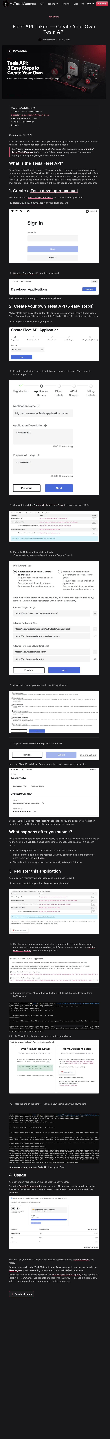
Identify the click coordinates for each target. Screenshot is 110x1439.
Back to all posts (23, 1294)
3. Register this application (22, 122)
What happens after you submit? (25, 118)
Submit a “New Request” (25, 273)
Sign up (102, 3)
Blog (76, 3)
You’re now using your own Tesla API (28, 1167)
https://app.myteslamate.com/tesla (45, 505)
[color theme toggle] (82, 4)
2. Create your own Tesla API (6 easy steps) (30, 115)
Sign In (90, 3)
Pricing (66, 3)
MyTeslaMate (49, 39)
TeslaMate (31, 3)
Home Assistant (81, 1259)
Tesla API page (37, 858)
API (41, 3)
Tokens (51, 3)
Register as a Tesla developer (28, 203)
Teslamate (54, 16)
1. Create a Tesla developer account (26, 111)
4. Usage (15, 125)
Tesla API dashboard (29, 1186)
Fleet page (14, 1270)
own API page (29, 883)
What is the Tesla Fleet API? (23, 108)
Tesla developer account (54, 190)
